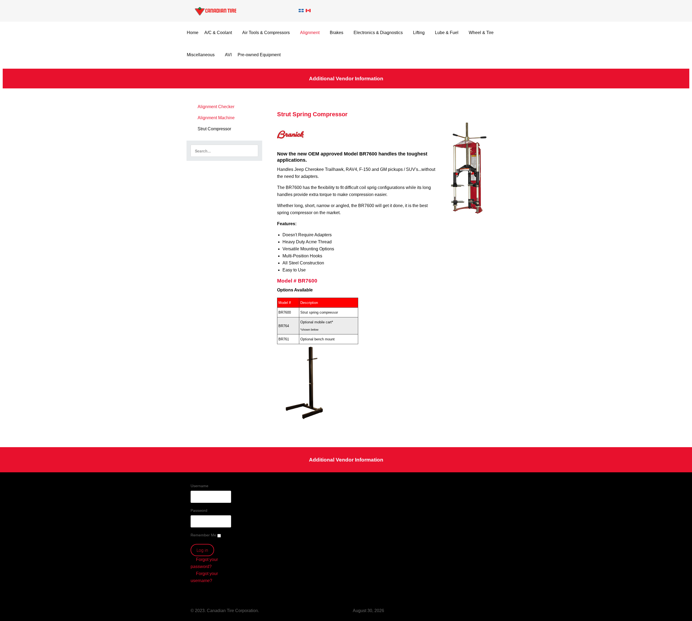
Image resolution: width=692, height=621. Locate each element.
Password (199, 510)
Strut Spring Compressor (312, 114)
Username (199, 486)
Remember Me (203, 535)
